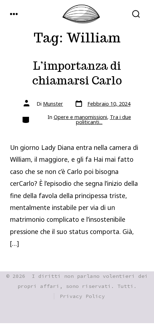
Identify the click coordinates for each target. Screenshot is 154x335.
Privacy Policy (82, 296)
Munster (53, 103)
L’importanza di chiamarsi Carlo (77, 73)
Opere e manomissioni (80, 117)
